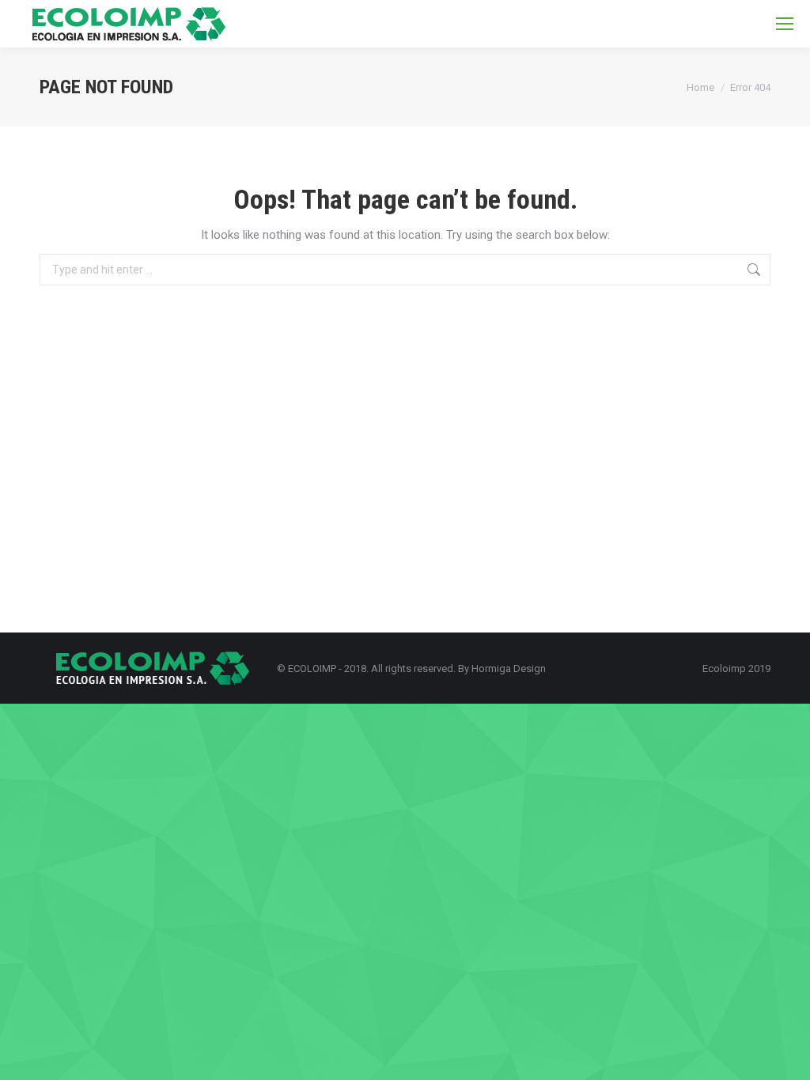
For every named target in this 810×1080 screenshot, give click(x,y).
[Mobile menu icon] (784, 23)
